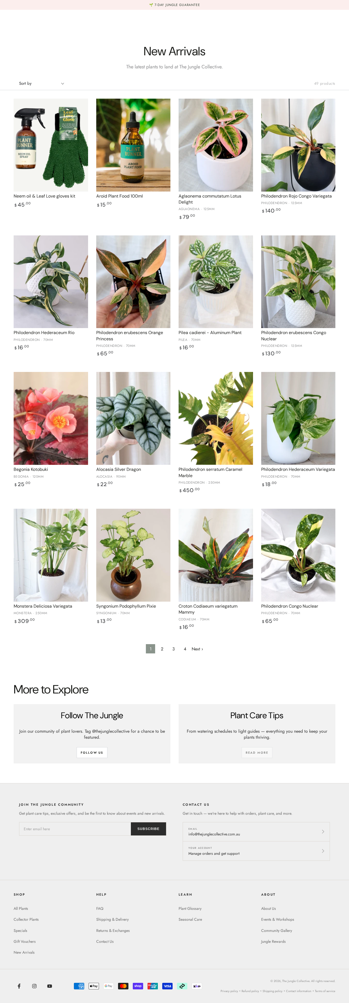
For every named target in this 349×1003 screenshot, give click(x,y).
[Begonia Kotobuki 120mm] (51, 418)
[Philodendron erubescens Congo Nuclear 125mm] (298, 281)
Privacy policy (229, 991)
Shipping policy (272, 991)
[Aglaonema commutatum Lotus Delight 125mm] (216, 145)
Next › (197, 649)
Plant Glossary (190, 908)
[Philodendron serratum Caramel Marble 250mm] (216, 418)
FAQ (99, 908)
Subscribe (148, 829)
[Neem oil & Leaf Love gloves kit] (51, 145)
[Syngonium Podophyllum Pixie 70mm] (133, 555)
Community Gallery (276, 930)
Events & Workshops (277, 919)
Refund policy (250, 991)
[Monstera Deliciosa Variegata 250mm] (51, 555)
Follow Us (92, 752)
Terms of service (325, 991)
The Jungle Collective (295, 981)
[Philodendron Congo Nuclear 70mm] (298, 555)
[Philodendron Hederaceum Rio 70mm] (51, 281)
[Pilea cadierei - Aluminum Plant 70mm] (216, 281)
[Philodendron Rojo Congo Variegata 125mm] (298, 145)
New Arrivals (24, 952)
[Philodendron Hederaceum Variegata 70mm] (298, 418)
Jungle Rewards (273, 941)
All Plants (21, 908)
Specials (20, 930)
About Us (268, 908)
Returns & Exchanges (113, 930)
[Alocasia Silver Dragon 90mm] (133, 418)
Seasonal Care (190, 919)
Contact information (298, 991)
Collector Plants (26, 919)
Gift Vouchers (25, 941)
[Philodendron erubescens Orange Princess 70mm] (133, 281)
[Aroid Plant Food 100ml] (133, 145)
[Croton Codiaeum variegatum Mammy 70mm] (216, 555)
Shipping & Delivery (112, 919)
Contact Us (105, 941)
